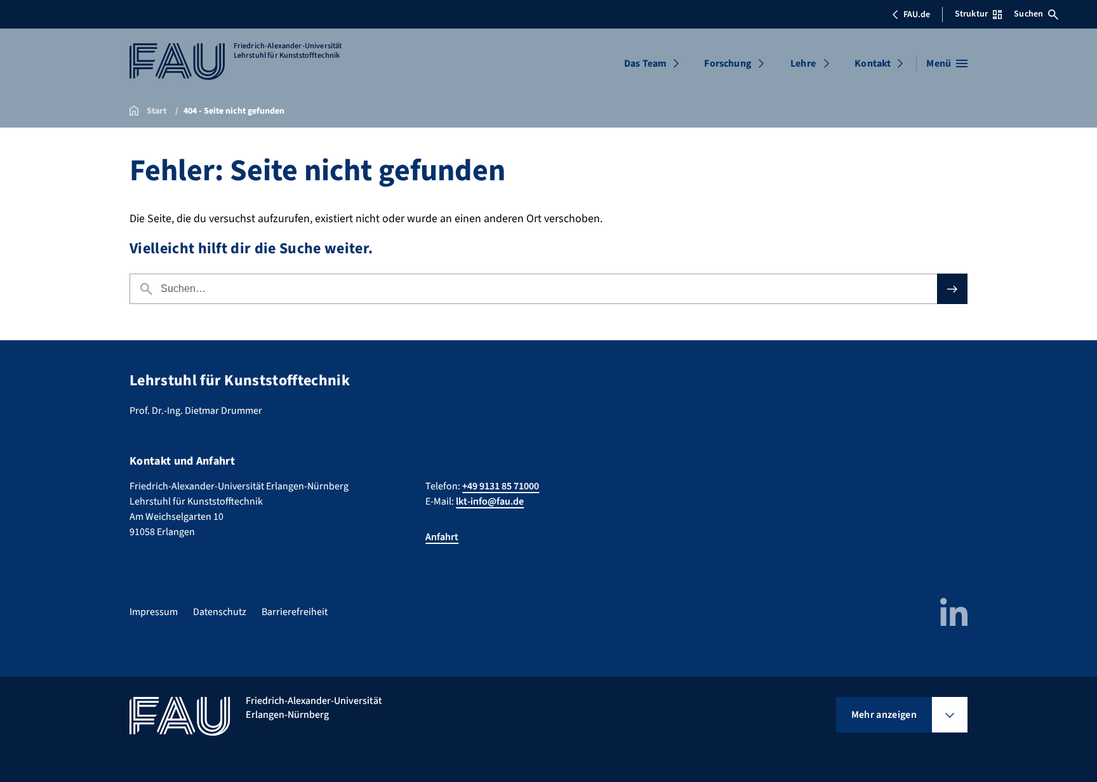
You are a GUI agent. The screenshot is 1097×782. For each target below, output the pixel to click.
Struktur (971, 14)
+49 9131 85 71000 (500, 486)
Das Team (645, 63)
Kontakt (872, 63)
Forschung (727, 63)
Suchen (1028, 14)
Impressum (154, 612)
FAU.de (916, 14)
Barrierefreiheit (295, 612)
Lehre (803, 63)
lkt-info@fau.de (490, 501)
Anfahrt (441, 537)
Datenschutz (219, 612)
